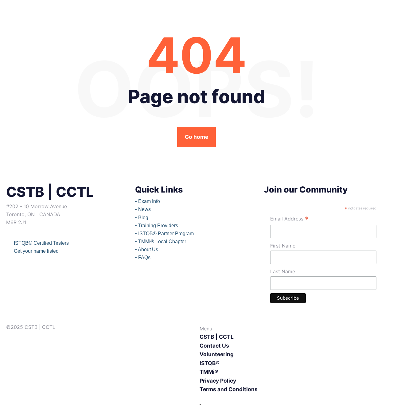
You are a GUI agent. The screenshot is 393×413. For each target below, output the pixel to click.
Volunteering (217, 354)
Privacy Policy (218, 380)
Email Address (289, 219)
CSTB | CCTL (217, 336)
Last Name (282, 271)
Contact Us (214, 345)
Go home (196, 137)
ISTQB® (210, 363)
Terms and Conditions (229, 389)
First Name (282, 246)
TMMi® (209, 371)
